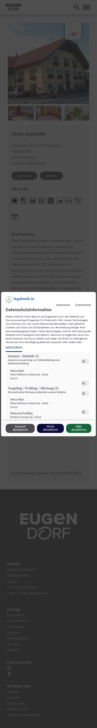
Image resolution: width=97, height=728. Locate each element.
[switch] (85, 361)
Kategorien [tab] (14, 347)
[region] (49, 389)
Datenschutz (83, 305)
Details (14, 378)
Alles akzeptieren (78, 428)
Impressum (63, 305)
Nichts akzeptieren (50, 428)
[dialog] (48, 364)
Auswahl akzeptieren (20, 428)
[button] (83, 361)
